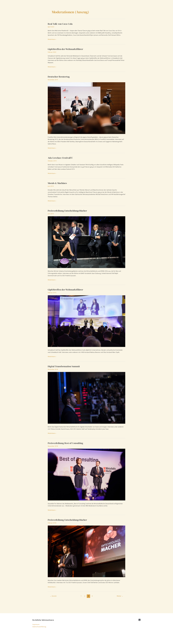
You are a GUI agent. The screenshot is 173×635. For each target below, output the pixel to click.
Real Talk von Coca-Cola (60, 23)
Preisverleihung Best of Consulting (65, 443)
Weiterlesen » (52, 39)
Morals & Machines (57, 183)
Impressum (35, 624)
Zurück (53, 596)
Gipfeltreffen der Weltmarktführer (65, 49)
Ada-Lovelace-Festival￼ (60, 157)
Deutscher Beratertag (59, 76)
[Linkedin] (139, 620)
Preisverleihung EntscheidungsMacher (67, 210)
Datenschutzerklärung (39, 627)
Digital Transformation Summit (64, 366)
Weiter (120, 596)
